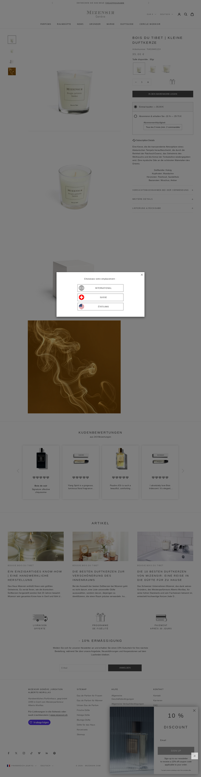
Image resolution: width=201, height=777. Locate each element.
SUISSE (103, 297)
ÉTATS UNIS (103, 306)
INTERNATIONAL (103, 288)
